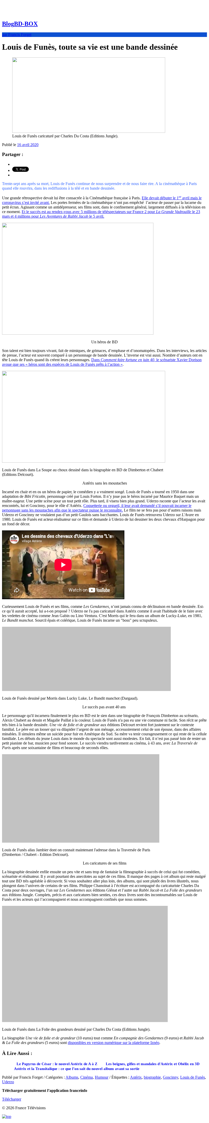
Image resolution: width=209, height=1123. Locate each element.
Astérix (136, 1077)
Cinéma (86, 1077)
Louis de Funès (192, 1077)
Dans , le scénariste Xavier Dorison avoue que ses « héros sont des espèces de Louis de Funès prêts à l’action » (102, 362)
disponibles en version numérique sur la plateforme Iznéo (113, 1042)
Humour (101, 1077)
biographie (152, 1077)
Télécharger (11, 1099)
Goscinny (170, 1077)
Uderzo (8, 1082)
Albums (72, 1077)
